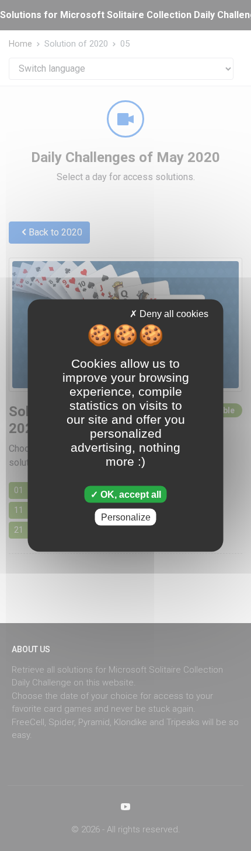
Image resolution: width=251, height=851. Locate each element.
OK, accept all (129, 494)
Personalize (126, 517)
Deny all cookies (172, 314)
